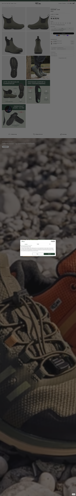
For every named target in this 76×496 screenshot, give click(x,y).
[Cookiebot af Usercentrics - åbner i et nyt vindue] (51, 241)
